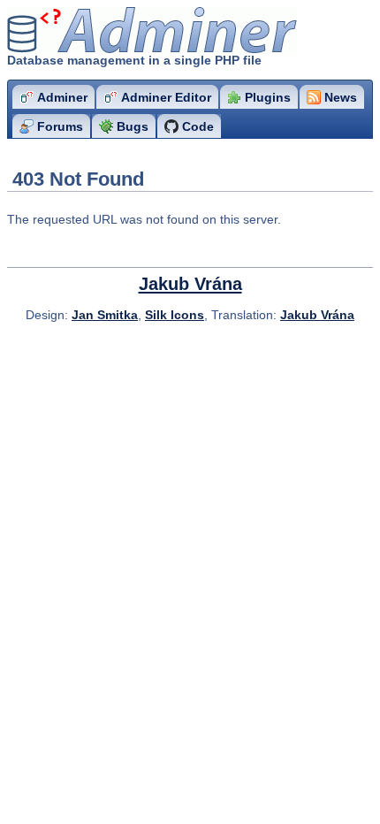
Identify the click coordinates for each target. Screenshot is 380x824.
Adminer (111, 30)
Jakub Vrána (190, 284)
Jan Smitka (105, 315)
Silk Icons (174, 315)
